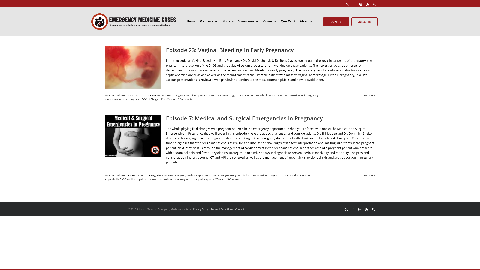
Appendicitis (112, 179)
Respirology (244, 175)
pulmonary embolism (185, 179)
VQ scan (219, 179)
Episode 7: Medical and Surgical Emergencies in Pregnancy (244, 118)
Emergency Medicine (184, 95)
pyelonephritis (206, 179)
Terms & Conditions (222, 209)
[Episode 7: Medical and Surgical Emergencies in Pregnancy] (133, 136)
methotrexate (113, 99)
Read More (369, 95)
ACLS (290, 175)
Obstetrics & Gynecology (221, 95)
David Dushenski (287, 95)
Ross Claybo (168, 99)
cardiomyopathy (136, 179)
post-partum (165, 179)
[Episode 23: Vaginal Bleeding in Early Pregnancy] (133, 67)
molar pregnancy (131, 99)
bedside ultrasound (266, 95)
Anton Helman (116, 95)
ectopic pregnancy (308, 95)
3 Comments (234, 179)
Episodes (202, 95)
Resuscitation (259, 175)
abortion (249, 95)
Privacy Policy (200, 209)
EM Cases (166, 95)
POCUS (146, 99)
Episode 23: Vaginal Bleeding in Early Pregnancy (230, 50)
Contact (239, 209)
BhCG (123, 179)
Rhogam (155, 99)
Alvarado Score (302, 175)
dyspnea (151, 179)
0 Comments (185, 99)
